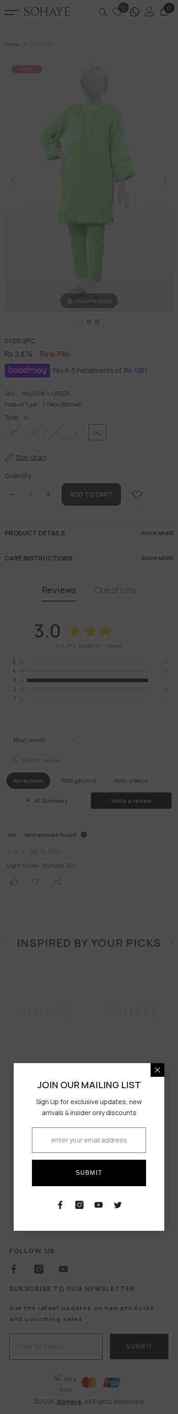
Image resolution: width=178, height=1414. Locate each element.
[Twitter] (117, 1204)
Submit (89, 1172)
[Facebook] (60, 1204)
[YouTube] (98, 1204)
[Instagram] (79, 1204)
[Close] (157, 1070)
